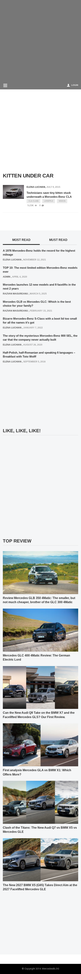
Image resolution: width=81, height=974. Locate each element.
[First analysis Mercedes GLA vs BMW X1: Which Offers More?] (40, 744)
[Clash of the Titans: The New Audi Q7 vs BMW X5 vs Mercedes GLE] (40, 802)
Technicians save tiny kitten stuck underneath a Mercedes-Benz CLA (49, 194)
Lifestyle (48, 201)
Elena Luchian (36, 187)
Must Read (58, 239)
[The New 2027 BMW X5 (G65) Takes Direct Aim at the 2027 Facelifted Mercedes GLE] (40, 859)
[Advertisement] (40, 40)
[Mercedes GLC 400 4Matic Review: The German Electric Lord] (40, 629)
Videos (62, 201)
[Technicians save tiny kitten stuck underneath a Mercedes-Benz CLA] (13, 192)
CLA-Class (33, 201)
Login (74, 85)
